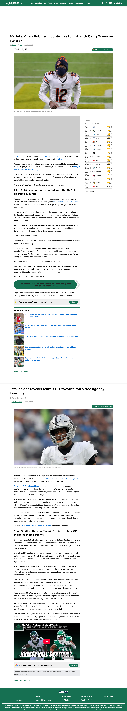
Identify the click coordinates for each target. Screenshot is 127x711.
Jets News (24, 371)
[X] (106, 3)
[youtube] (110, 3)
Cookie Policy (108, 696)
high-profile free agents (53, 156)
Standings (48, 3)
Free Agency (25, 680)
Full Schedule (90, 191)
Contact (38, 696)
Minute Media (14, 705)
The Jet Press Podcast (76, 3)
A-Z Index (66, 700)
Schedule (38, 3)
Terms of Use (86, 696)
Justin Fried (17, 45)
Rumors (30, 3)
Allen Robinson (63, 159)
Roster (56, 3)
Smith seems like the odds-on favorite (36, 526)
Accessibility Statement (44, 700)
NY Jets (20, 156)
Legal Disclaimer (20, 700)
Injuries (63, 3)
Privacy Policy (67, 696)
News (23, 3)
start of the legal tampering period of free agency (58, 478)
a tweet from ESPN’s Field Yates (66, 202)
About (16, 696)
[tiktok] (114, 3)
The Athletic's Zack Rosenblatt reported (29, 486)
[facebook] (102, 3)
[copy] (26, 49)
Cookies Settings (87, 700)
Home (16, 371)
